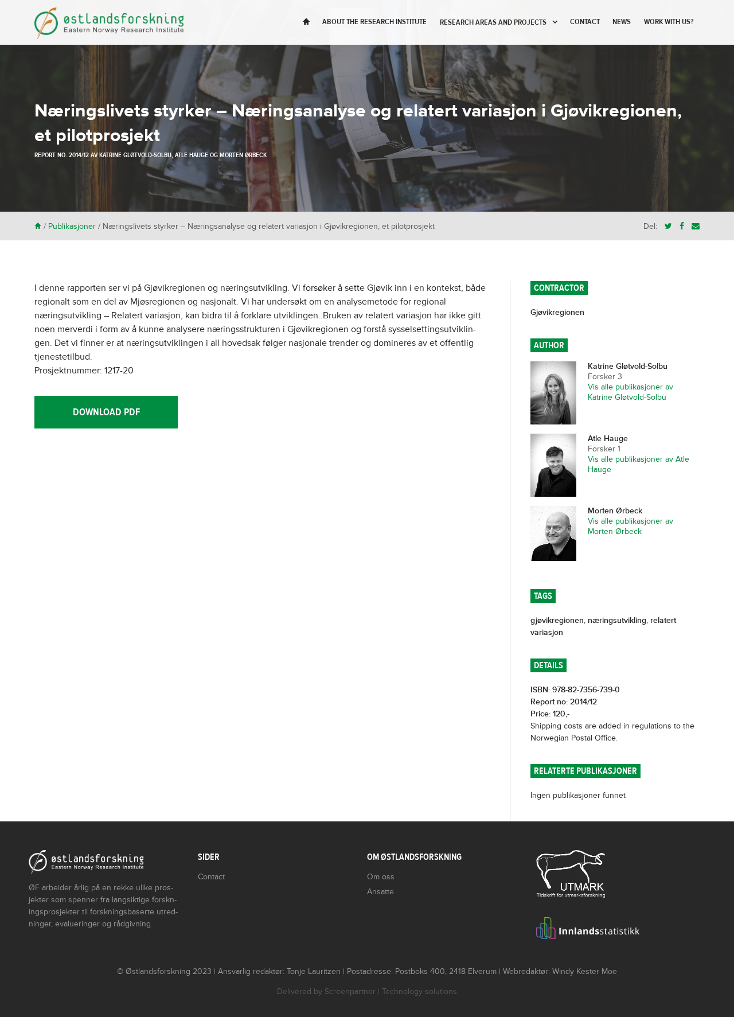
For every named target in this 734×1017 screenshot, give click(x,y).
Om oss (381, 877)
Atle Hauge (191, 154)
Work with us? (668, 22)
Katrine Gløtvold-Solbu (135, 154)
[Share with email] (696, 226)
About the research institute (374, 22)
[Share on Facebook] (682, 226)
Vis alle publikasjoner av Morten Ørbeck (630, 526)
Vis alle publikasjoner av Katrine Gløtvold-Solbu (630, 392)
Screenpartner (350, 991)
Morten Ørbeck (243, 154)
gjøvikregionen (557, 620)
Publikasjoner (72, 226)
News (621, 22)
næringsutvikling (617, 620)
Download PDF (106, 412)
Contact (585, 22)
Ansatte (380, 892)
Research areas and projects (493, 22)
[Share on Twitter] (668, 226)
